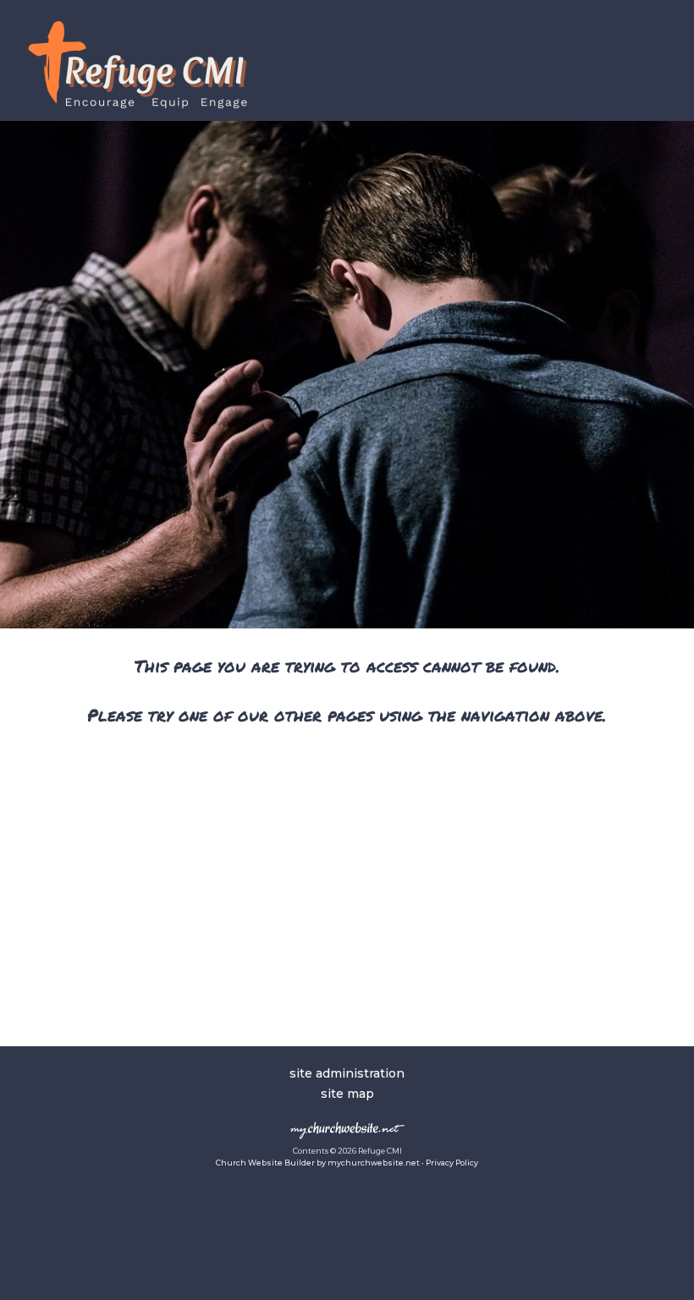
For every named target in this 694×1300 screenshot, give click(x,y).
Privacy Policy (452, 1162)
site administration (347, 1073)
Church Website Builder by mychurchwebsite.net (318, 1162)
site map (347, 1093)
